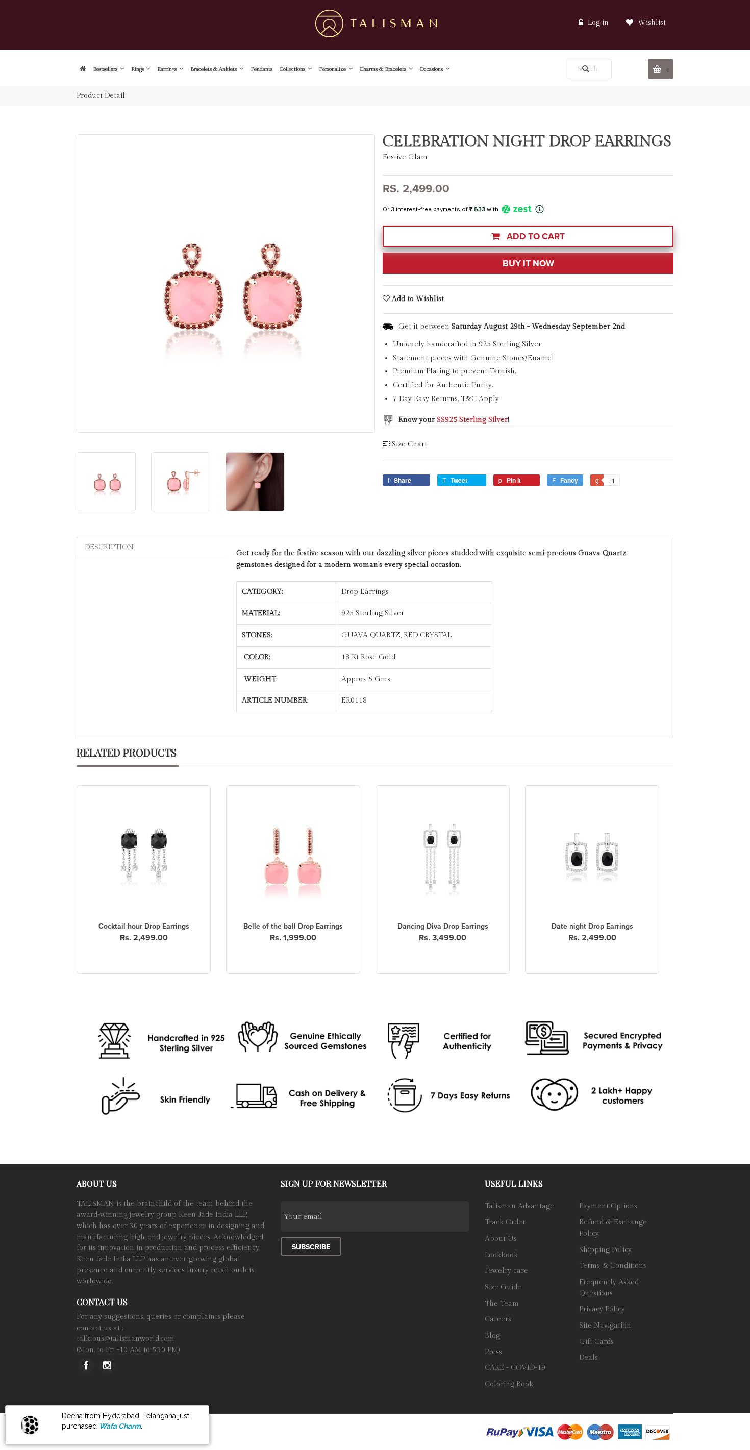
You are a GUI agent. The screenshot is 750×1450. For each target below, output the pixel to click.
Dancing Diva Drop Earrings (442, 926)
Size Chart (409, 444)
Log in (598, 23)
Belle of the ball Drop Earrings (293, 926)
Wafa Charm (120, 1426)
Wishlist (651, 23)
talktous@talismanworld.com (125, 1339)
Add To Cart (535, 236)
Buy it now (528, 263)
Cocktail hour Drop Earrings (143, 926)
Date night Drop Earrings (592, 926)
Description (109, 547)
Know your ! (453, 420)
